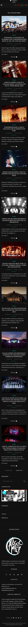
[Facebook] (6, 574)
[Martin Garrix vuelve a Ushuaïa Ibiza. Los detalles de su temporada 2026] (14, 69)
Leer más (4, 54)
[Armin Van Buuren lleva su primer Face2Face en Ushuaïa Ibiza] (14, 158)
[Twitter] (15, 5)
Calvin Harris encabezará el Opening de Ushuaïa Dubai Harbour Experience (14, 354)
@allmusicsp (5, 517)
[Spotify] (22, 5)
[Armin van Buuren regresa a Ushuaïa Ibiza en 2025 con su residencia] (14, 205)
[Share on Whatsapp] (14, 57)
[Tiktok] (22, 574)
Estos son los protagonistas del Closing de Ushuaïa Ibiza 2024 (14, 310)
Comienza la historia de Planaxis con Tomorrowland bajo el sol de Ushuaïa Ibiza (14, 39)
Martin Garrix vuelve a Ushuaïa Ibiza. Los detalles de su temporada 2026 (14, 84)
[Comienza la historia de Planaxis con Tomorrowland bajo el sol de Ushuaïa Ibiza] (14, 24)
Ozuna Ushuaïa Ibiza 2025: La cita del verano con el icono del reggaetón (14, 265)
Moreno (10, 43)
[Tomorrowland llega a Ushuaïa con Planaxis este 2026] (14, 114)
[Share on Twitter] (12, 57)
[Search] (26, 5)
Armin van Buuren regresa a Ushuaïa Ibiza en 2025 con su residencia (14, 220)
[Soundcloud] (20, 5)
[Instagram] (17, 5)
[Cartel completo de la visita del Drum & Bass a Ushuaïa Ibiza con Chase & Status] (14, 433)
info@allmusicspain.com (8, 590)
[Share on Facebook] (11, 57)
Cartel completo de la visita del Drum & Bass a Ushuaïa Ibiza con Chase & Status (14, 448)
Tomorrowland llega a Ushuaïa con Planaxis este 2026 (14, 129)
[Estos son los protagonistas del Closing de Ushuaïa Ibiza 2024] (14, 295)
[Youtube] (18, 5)
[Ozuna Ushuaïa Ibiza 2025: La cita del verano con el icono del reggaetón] (14, 250)
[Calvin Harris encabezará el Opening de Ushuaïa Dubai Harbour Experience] (14, 340)
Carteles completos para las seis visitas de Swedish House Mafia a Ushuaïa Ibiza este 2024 (14, 400)
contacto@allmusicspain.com (9, 588)
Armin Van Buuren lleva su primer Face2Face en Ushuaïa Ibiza (14, 173)
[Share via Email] (16, 57)
